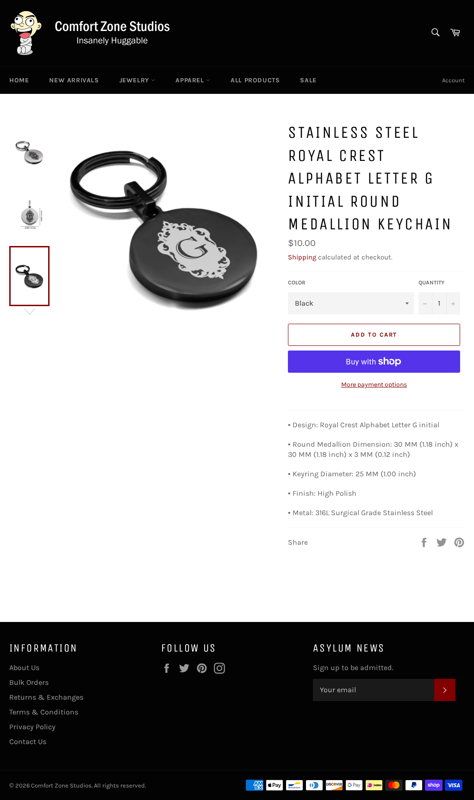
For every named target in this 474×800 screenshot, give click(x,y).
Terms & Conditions (43, 712)
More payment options (374, 384)
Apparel (190, 80)
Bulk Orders (29, 682)
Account (453, 80)
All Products (255, 80)
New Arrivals (74, 80)
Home (19, 80)
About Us (24, 667)
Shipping (302, 257)
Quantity (431, 282)
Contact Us (27, 741)
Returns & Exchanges (46, 697)
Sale (308, 80)
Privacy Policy (32, 726)
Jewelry (135, 80)
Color (297, 282)
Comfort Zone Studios (61, 785)
